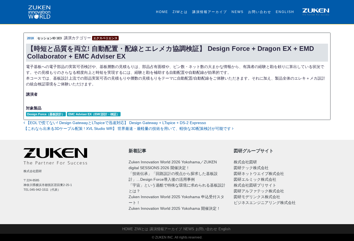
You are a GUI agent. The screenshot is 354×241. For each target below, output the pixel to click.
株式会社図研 (245, 162)
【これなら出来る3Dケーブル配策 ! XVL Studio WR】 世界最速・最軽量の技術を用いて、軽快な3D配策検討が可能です (128, 128)
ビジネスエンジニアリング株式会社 (265, 202)
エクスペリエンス (105, 38)
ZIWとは (180, 12)
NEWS (237, 12)
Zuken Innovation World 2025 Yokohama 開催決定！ (174, 208)
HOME (162, 12)
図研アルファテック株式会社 (259, 191)
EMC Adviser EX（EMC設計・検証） (93, 114)
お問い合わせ (259, 12)
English (285, 12)
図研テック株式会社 (251, 168)
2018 (30, 38)
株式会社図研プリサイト (255, 185)
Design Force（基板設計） (46, 114)
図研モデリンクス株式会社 (257, 197)
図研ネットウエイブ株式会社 (259, 173)
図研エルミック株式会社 (255, 179)
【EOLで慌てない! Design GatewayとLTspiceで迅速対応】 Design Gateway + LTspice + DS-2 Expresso (115, 122)
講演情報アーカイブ (209, 12)
